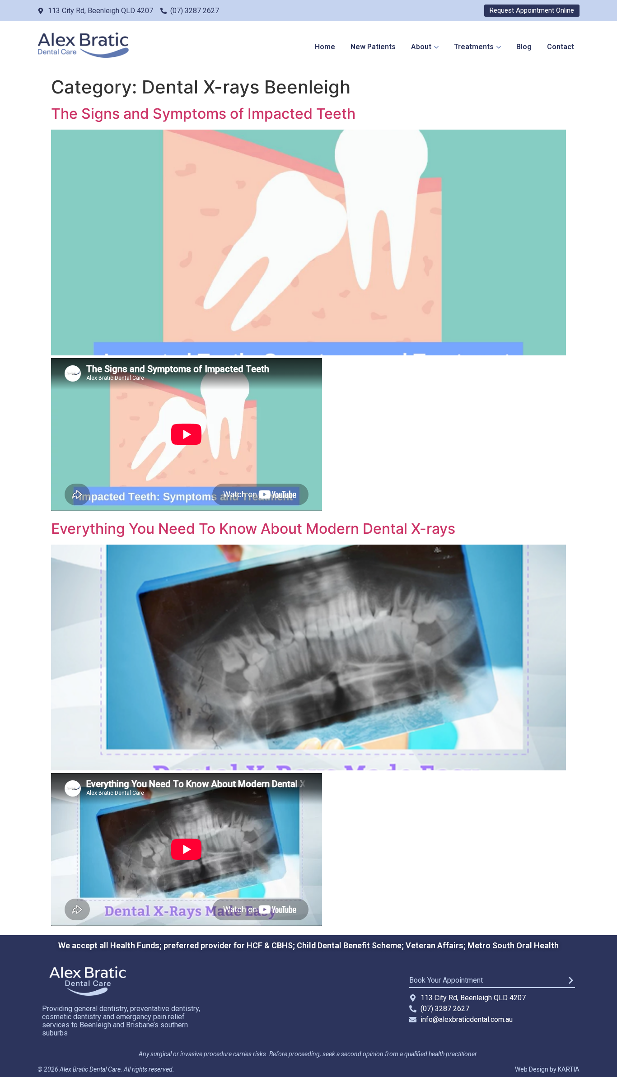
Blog (524, 46)
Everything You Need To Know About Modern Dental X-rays (253, 528)
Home (325, 46)
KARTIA (569, 1069)
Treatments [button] (474, 46)
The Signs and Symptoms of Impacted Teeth (203, 113)
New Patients (373, 46)
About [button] (421, 46)
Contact (560, 46)
